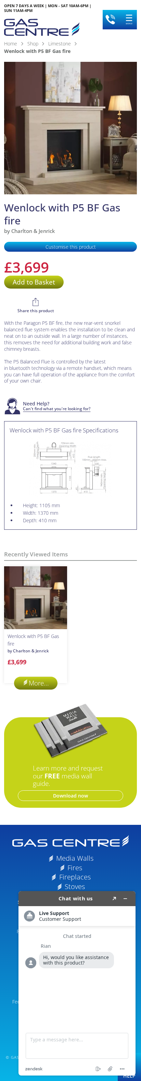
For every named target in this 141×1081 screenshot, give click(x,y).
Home (10, 43)
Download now (70, 795)
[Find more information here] (77, 983)
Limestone (59, 43)
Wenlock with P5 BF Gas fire (33, 643)
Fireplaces (75, 877)
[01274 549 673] (110, 19)
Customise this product (71, 247)
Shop (32, 43)
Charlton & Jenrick (33, 230)
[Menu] (129, 19)
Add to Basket (34, 282)
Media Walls (74, 858)
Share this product (35, 310)
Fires (74, 867)
